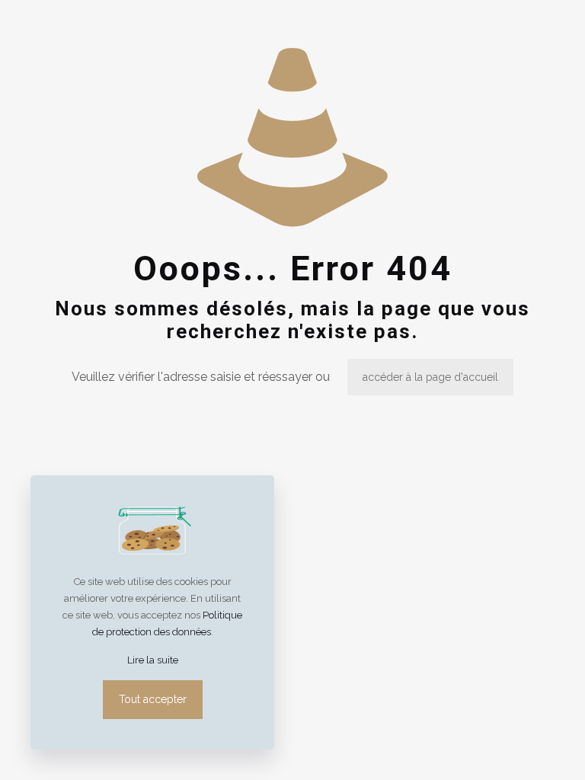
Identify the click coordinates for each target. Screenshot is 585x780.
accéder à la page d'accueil (430, 377)
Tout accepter (153, 699)
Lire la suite (152, 660)
